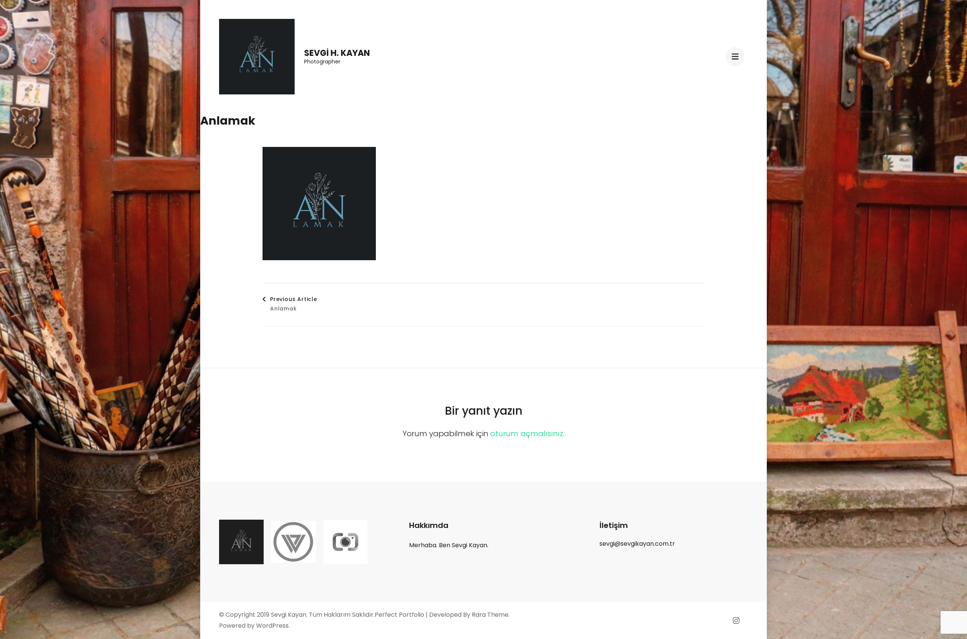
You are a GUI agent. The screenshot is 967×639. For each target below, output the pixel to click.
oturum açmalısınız (526, 433)
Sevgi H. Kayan (337, 53)
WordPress (272, 625)
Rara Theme (490, 614)
